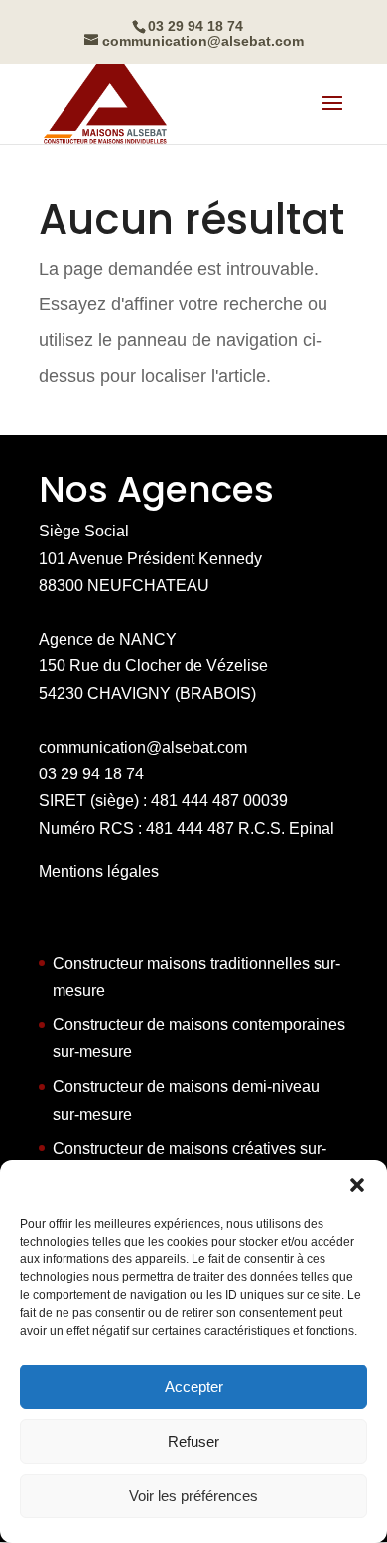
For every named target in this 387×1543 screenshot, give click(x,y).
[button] (357, 1185)
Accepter (194, 1386)
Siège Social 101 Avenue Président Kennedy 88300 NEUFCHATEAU (150, 558)
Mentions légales (99, 871)
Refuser (193, 1441)
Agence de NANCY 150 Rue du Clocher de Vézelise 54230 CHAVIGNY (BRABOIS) (153, 666)
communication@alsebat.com (143, 747)
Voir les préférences (193, 1495)
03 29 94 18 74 (91, 774)
